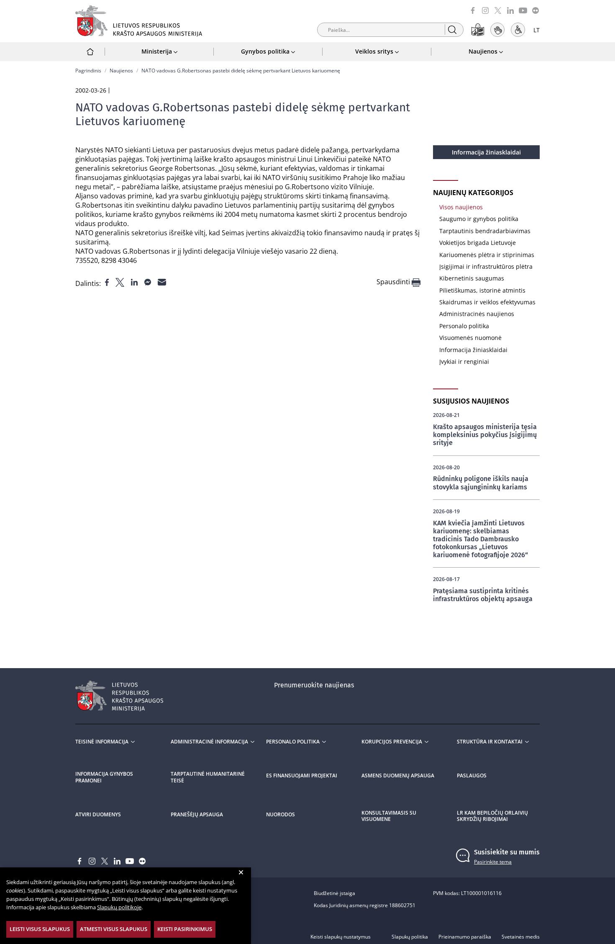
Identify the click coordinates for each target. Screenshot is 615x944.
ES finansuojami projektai (301, 775)
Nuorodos (280, 814)
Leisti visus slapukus (40, 929)
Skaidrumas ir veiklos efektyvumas (487, 302)
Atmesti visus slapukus (113, 929)
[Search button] (452, 29)
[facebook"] (107, 281)
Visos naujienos (461, 207)
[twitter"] (120, 281)
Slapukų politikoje (119, 907)
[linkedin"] (135, 281)
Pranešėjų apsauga (197, 814)
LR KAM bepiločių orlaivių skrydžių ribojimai (492, 816)
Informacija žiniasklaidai (486, 152)
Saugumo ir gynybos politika (478, 219)
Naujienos (121, 70)
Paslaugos (472, 775)
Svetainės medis (521, 937)
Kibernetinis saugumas (471, 278)
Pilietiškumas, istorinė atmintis (482, 290)
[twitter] (498, 9)
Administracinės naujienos (476, 314)
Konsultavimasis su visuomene (388, 816)
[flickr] (535, 9)
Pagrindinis (88, 70)
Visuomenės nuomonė (470, 338)
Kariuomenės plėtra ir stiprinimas (486, 255)
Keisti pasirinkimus (184, 929)
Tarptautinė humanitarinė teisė (208, 777)
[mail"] (162, 281)
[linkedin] (510, 9)
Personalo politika (464, 326)
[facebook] (473, 9)
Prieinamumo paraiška (464, 937)
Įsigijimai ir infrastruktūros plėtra (486, 266)
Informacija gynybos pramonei (104, 777)
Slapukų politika (410, 937)
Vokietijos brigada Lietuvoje (477, 243)
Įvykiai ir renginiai (464, 361)
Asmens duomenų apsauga (397, 775)
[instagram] (485, 9)
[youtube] (523, 9)
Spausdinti (394, 282)
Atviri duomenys (98, 814)
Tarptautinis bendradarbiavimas (484, 231)
